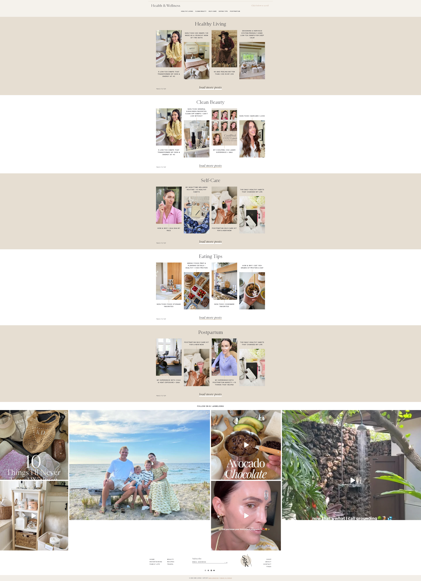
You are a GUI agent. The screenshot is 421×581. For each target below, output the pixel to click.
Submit (224, 562)
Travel (170, 564)
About (268, 562)
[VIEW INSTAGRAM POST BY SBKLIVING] (66, 477)
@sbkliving (218, 406)
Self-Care (213, 11)
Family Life (155, 564)
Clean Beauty (200, 11)
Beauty (170, 559)
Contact (267, 564)
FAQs (269, 566)
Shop (269, 559)
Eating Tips (223, 11)
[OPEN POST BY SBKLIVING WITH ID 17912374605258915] (246, 445)
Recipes (170, 562)
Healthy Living (187, 11)
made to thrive (226, 578)
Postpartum (235, 11)
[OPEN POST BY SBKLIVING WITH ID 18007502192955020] (246, 515)
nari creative (213, 578)
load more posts (210, 87)
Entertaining (156, 562)
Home (152, 559)
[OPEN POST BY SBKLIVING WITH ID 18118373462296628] (139, 480)
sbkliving (32, 412)
